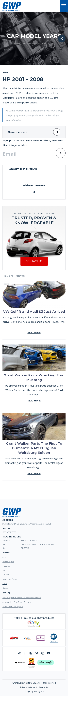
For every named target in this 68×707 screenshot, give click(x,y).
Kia (3, 570)
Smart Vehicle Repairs (12, 606)
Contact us (34, 261)
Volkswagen (8, 561)
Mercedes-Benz (9, 579)
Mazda (5, 574)
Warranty (43, 687)
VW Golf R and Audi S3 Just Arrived (34, 312)
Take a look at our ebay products (34, 617)
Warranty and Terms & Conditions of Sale (21, 597)
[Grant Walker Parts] (11, 6)
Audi (4, 557)
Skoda (5, 588)
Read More (34, 332)
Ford (4, 583)
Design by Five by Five (34, 691)
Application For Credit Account (17, 602)
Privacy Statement (28, 687)
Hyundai (6, 566)
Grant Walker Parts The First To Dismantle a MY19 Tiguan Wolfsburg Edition (34, 448)
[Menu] (64, 6)
